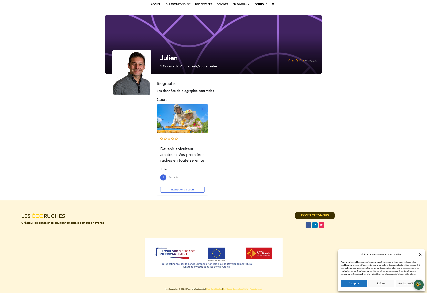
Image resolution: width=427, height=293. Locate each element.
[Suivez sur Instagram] (321, 225)
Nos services (203, 4)
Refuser (381, 283)
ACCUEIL (156, 4)
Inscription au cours (182, 189)
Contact (222, 4)
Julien (176, 177)
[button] (420, 254)
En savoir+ (240, 4)
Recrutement (256, 289)
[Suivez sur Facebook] (308, 225)
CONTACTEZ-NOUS (315, 215)
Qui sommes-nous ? (178, 4)
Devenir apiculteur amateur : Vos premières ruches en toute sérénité (182, 154)
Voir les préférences (409, 283)
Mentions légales (214, 289)
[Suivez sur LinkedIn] (315, 225)
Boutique (261, 4)
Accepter (354, 283)
